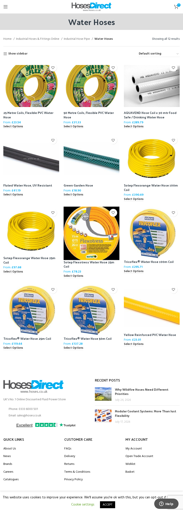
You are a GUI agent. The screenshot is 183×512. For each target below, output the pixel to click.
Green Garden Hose (78, 185)
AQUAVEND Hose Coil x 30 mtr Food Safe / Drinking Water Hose (150, 115)
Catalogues (11, 479)
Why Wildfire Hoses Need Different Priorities (141, 392)
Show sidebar (18, 54)
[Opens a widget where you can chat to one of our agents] (166, 504)
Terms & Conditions (77, 472)
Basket (130, 472)
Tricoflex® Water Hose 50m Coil (88, 338)
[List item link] (45, 409)
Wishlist (130, 464)
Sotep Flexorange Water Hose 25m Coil (29, 260)
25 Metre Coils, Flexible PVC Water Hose (28, 115)
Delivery (69, 456)
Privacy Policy (73, 479)
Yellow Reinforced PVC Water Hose (150, 335)
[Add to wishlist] (53, 67)
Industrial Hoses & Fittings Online (38, 39)
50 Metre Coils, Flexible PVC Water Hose (89, 115)
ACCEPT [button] (107, 504)
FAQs (67, 449)
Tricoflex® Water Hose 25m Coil (27, 338)
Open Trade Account (139, 456)
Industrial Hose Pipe (77, 39)
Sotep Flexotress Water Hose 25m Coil (89, 264)
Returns (69, 464)
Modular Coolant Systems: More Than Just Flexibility (145, 413)
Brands (7, 464)
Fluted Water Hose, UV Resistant (27, 185)
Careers (8, 472)
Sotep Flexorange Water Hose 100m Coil (151, 188)
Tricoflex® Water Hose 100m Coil (149, 261)
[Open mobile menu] (5, 6)
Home (7, 39)
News (7, 456)
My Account (133, 449)
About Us (9, 449)
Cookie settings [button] (82, 504)
